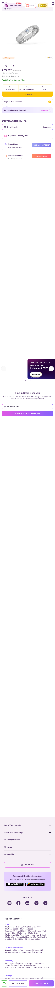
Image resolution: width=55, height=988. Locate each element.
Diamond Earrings (22, 978)
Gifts (7, 924)
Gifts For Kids (21, 933)
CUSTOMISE (27, 94)
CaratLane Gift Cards (12, 931)
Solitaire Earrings (36, 978)
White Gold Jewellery (41, 967)
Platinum (8, 965)
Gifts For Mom (10, 935)
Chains (33, 965)
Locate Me (47, 127)
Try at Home (18, 983)
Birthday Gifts (26, 931)
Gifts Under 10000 (34, 927)
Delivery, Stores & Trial (14, 120)
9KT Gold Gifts (18, 939)
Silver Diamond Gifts (32, 939)
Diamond (12, 963)
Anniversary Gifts (38, 931)
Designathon (37, 952)
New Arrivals (9, 950)
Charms (15, 965)
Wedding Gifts (42, 937)
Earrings (8, 976)
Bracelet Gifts (31, 937)
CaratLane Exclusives (14, 947)
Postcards (28, 950)
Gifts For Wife (9, 937)
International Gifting (38, 935)
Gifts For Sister (33, 933)
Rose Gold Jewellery (25, 967)
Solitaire (20, 963)
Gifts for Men (9, 927)
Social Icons (16, 886)
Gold (6, 963)
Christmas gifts (21, 927)
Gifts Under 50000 (26, 929)
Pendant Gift (20, 937)
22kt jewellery (39, 963)
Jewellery (9, 960)
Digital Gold (37, 950)
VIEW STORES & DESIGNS (27, 413)
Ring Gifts (8, 939)
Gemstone (28, 963)
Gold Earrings (9, 978)
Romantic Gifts (10, 933)
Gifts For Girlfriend (22, 935)
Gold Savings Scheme (12, 952)
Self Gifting (19, 950)
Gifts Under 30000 (11, 929)
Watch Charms (24, 965)
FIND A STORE (29, 865)
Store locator (27, 952)
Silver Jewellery (10, 967)
